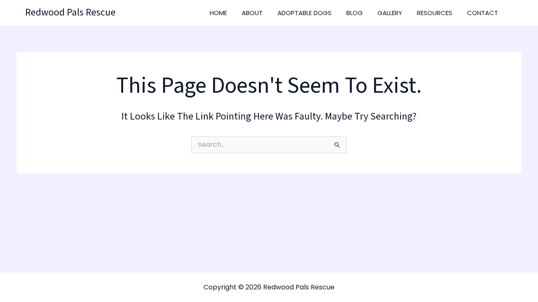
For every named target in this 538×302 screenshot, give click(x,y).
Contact (482, 12)
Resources (434, 12)
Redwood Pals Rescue (70, 12)
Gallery (389, 12)
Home (218, 12)
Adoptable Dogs (304, 12)
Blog (354, 12)
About (252, 12)
